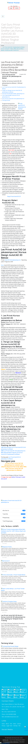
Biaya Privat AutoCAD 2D (14, 196)
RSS (19, 725)
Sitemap (15, 725)
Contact (19, 723)
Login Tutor (9, 725)
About (7, 723)
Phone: (4, 714)
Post (11, 723)
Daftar (17, 8)
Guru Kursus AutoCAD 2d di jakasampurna (13, 98)
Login (10, 8)
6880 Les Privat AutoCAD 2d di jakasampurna (13, 451)
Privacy (3, 725)
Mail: (3, 716)
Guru (2, 265)
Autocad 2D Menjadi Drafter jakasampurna (13, 93)
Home (2, 45)
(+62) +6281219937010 (10, 711)
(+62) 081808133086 (11, 714)
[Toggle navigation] (2, 16)
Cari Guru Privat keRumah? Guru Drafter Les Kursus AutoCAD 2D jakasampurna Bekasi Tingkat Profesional (12, 33)
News (14, 723)
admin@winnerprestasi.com (11, 716)
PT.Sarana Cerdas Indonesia (11, 741)
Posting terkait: (6, 100)
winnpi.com (5, 739)
